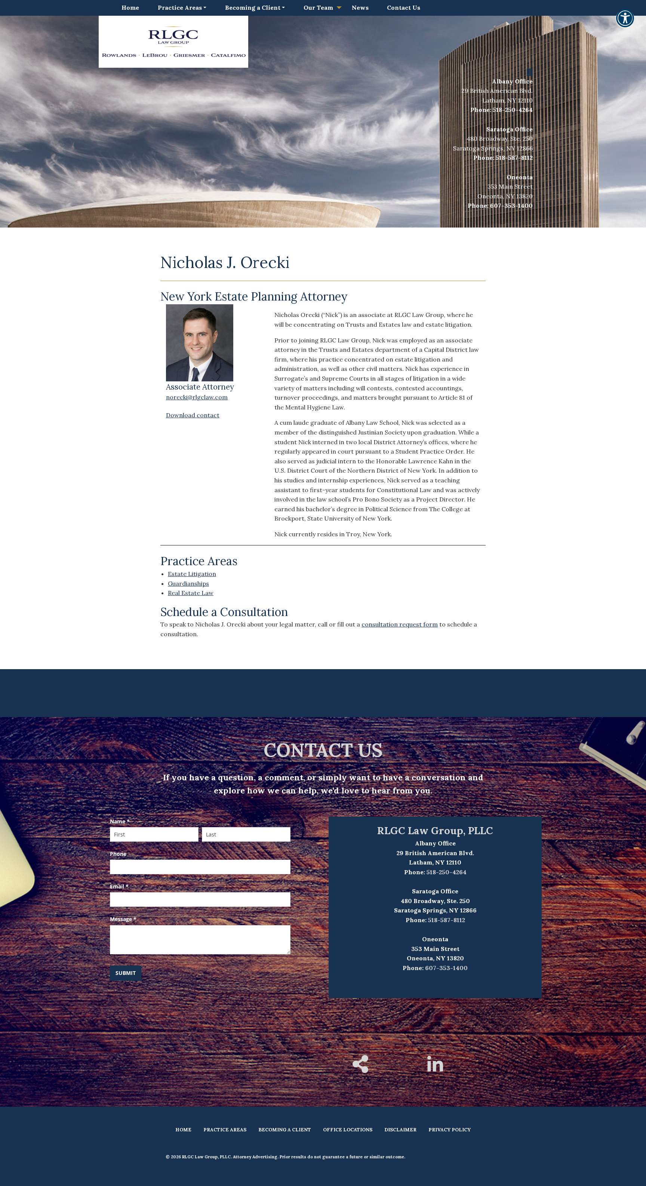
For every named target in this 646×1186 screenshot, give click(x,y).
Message (123, 919)
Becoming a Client (252, 7)
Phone (118, 853)
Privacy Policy (449, 1129)
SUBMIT (126, 972)
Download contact (192, 415)
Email (119, 886)
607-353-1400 (511, 205)
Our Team (318, 7)
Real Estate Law (190, 593)
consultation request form (400, 624)
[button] (625, 23)
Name (120, 821)
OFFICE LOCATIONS (347, 1129)
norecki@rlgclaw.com (197, 397)
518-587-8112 (514, 157)
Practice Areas (180, 7)
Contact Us (403, 7)
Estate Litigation (192, 573)
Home (130, 7)
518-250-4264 (513, 109)
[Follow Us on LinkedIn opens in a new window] (435, 1069)
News (360, 7)
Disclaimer (400, 1129)
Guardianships (188, 583)
